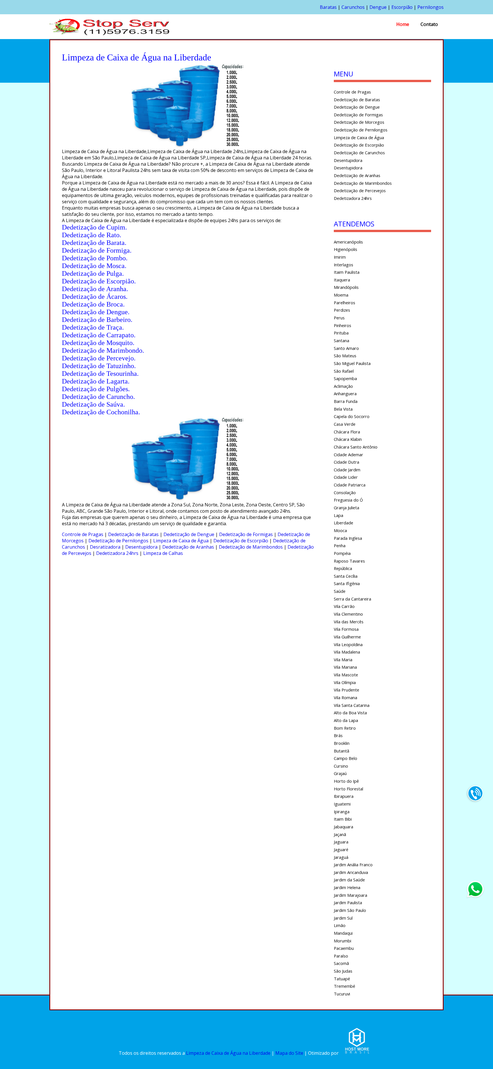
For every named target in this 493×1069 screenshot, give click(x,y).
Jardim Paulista (348, 902)
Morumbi (342, 941)
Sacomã (341, 963)
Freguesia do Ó (348, 500)
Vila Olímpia (345, 682)
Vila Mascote (346, 674)
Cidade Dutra (346, 462)
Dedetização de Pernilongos (118, 540)
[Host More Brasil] (357, 1053)
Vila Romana (345, 697)
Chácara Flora (347, 432)
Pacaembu (344, 948)
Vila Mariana (345, 667)
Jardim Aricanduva (351, 872)
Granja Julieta (346, 507)
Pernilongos (430, 7)
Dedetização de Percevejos (360, 190)
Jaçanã (340, 834)
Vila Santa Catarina (351, 705)
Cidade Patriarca (349, 485)
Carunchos (353, 7)
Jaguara (341, 842)
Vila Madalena (347, 652)
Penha (339, 545)
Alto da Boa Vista (350, 712)
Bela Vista (343, 409)
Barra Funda (345, 401)
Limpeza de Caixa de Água (181, 540)
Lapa (338, 515)
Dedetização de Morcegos (359, 122)
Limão (339, 925)
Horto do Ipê (346, 781)
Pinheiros (342, 325)
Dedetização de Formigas (246, 534)
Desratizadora (105, 547)
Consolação (345, 492)
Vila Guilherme (347, 637)
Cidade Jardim (347, 469)
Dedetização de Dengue (188, 534)
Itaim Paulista (346, 272)
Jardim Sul (343, 918)
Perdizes (342, 310)
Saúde (339, 591)
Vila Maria (343, 659)
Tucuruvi (342, 994)
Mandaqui (343, 933)
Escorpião (402, 7)
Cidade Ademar (348, 454)
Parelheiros (344, 302)
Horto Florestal (348, 789)
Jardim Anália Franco (353, 864)
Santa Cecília (345, 576)
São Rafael (344, 371)
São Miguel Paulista (352, 363)
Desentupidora (141, 547)
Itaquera (342, 280)
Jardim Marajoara (350, 895)
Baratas (328, 7)
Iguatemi (342, 804)
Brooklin (341, 743)
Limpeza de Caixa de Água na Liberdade (228, 1053)
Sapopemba (345, 378)
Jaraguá (341, 857)
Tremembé (344, 986)
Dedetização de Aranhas (188, 547)
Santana (341, 340)
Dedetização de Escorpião (240, 540)
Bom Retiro (345, 728)
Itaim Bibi (343, 819)
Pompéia (342, 553)
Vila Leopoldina (348, 644)
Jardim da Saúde (349, 880)
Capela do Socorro (351, 416)
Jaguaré (341, 849)
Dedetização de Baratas (133, 534)
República (343, 568)
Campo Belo (345, 758)
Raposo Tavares (349, 561)
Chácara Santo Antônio (355, 447)
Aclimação (343, 386)
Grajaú (340, 773)
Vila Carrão (344, 606)
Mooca (340, 530)
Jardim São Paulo (350, 910)
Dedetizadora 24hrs (117, 553)
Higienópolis (345, 249)
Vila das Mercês (348, 621)
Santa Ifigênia (347, 583)
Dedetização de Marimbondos (251, 547)
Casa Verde (344, 424)
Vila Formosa (346, 629)
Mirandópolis (346, 287)
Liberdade (343, 523)
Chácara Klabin (348, 439)
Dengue (378, 7)
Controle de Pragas (82, 534)
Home (402, 24)
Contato (429, 24)
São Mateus (345, 355)
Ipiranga (341, 811)
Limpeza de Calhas (163, 553)
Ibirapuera (343, 796)
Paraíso (341, 956)
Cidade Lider (346, 477)
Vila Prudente (346, 690)
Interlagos (343, 264)
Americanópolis (348, 242)
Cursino (341, 766)
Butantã (341, 751)
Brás (338, 735)
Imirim (340, 257)
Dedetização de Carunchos (359, 152)
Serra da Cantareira (352, 599)
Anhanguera (345, 393)
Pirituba (341, 333)
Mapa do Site (289, 1053)
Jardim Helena (347, 887)
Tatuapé (342, 978)
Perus (339, 318)
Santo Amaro (346, 348)
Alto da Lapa (346, 720)
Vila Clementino (348, 614)
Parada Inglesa (348, 538)
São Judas (343, 971)
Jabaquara (343, 826)
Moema (341, 295)
